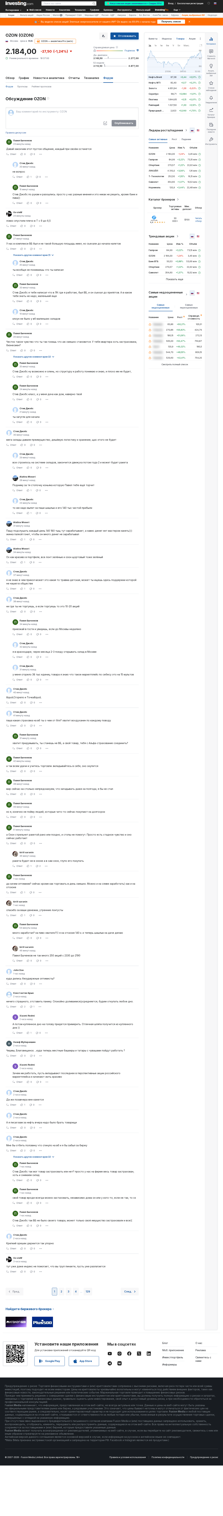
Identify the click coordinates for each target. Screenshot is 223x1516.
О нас (198, 1343)
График (24, 78)
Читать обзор (198, 219)
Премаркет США (73, 15)
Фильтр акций (143, 10)
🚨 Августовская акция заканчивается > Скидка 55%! (134, 3)
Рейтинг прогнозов (41, 86)
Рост (174, 139)
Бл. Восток (144, 15)
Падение (186, 139)
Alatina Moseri (28, 476)
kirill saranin (27, 852)
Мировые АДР (92, 15)
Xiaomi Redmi (27, 1015)
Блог (165, 1343)
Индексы (167, 38)
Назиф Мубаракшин (24, 1042)
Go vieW (17, 212)
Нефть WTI (154, 82)
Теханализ (91, 78)
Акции (11, 15)
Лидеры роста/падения (166, 130)
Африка (175, 15)
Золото (153, 88)
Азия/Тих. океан (160, 15)
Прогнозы (22, 86)
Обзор (10, 78)
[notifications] (209, 3)
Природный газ (157, 110)
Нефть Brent (155, 77)
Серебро (154, 94)
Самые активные (158, 139)
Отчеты (74, 78)
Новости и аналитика (48, 78)
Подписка (130, 50)
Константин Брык (23, 993)
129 (88, 1291)
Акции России (43, 15)
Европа (132, 15)
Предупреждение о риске (204, 1457)
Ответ (13, 154)
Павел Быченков (22, 140)
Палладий (154, 105)
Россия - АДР (108, 15)
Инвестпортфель (172, 1357)
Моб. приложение (173, 1350)
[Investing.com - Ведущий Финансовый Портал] (19, 3)
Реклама (200, 1350)
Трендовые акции (161, 236)
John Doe (18, 970)
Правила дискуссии (16, 132)
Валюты (153, 38)
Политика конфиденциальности (168, 1457)
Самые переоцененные (189, 306)
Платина (153, 99)
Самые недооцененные (161, 306)
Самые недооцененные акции (166, 294)
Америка (121, 15)
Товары (180, 38)
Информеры (169, 1364)
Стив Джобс (26, 163)
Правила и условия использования (127, 1457)
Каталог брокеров (162, 199)
